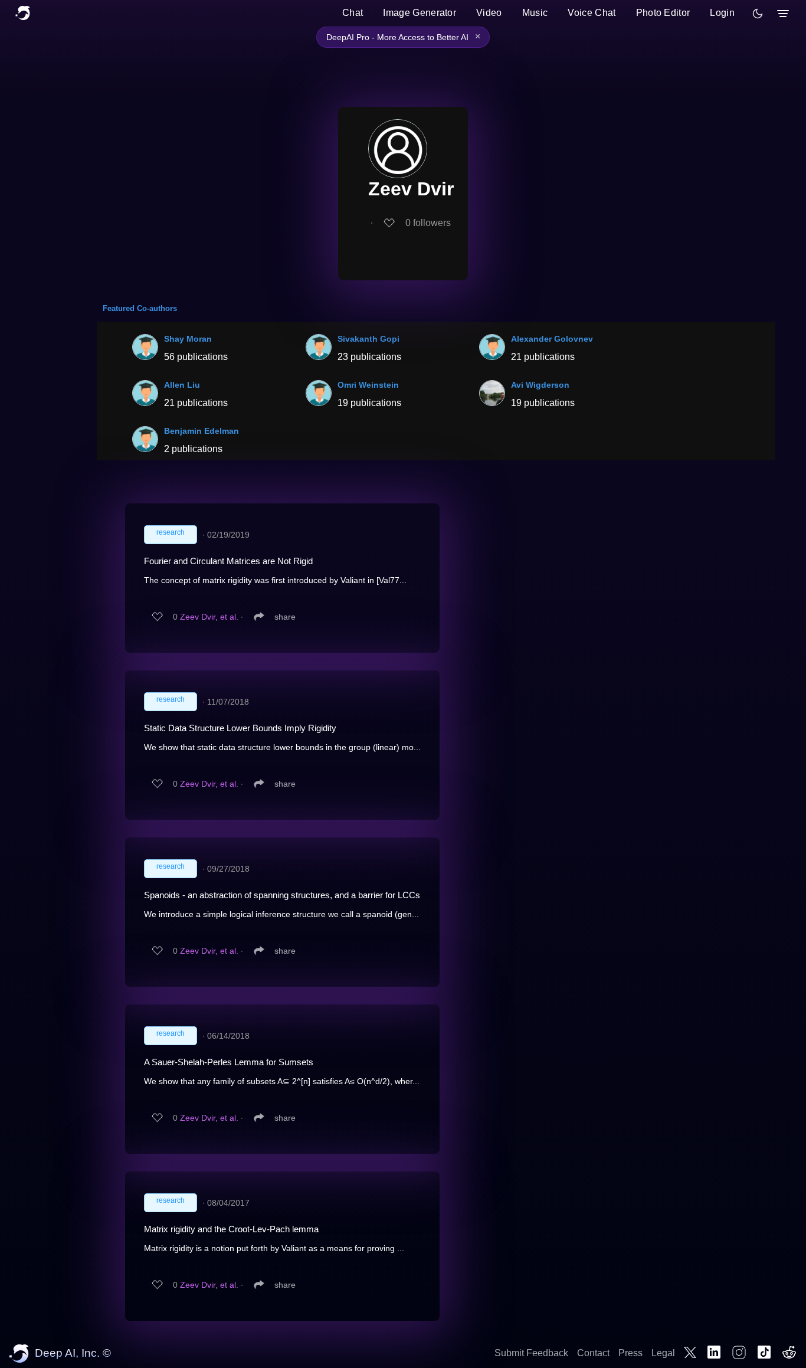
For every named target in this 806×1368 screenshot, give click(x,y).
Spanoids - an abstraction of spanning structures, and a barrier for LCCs (282, 895)
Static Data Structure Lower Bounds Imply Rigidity (240, 728)
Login (722, 13)
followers (428, 223)
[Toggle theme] (757, 13)
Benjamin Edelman (201, 431)
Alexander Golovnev (552, 338)
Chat (352, 13)
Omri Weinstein (368, 385)
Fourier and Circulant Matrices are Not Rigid (228, 561)
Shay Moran (188, 338)
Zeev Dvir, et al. (209, 616)
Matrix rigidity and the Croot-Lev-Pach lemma (231, 1229)
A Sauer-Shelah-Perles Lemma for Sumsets (228, 1062)
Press (630, 1353)
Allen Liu (182, 385)
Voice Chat (591, 13)
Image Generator (419, 13)
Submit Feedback (531, 1353)
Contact (593, 1353)
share (285, 616)
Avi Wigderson (540, 385)
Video (489, 13)
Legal (663, 1353)
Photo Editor (663, 13)
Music (535, 13)
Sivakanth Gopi (368, 338)
